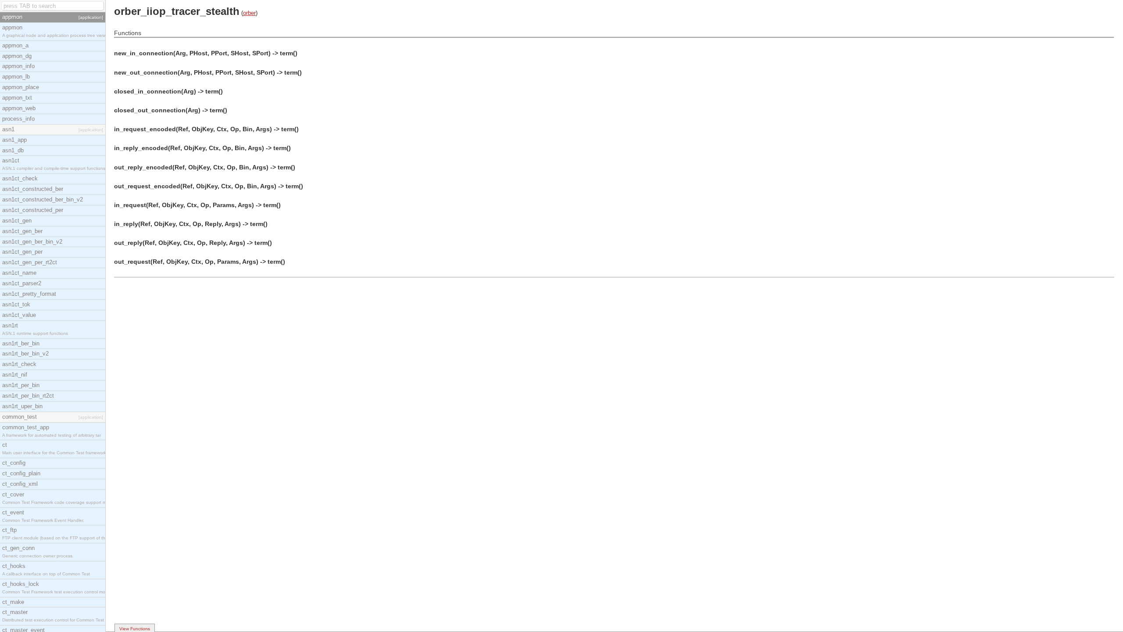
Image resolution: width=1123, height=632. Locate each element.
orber (249, 13)
